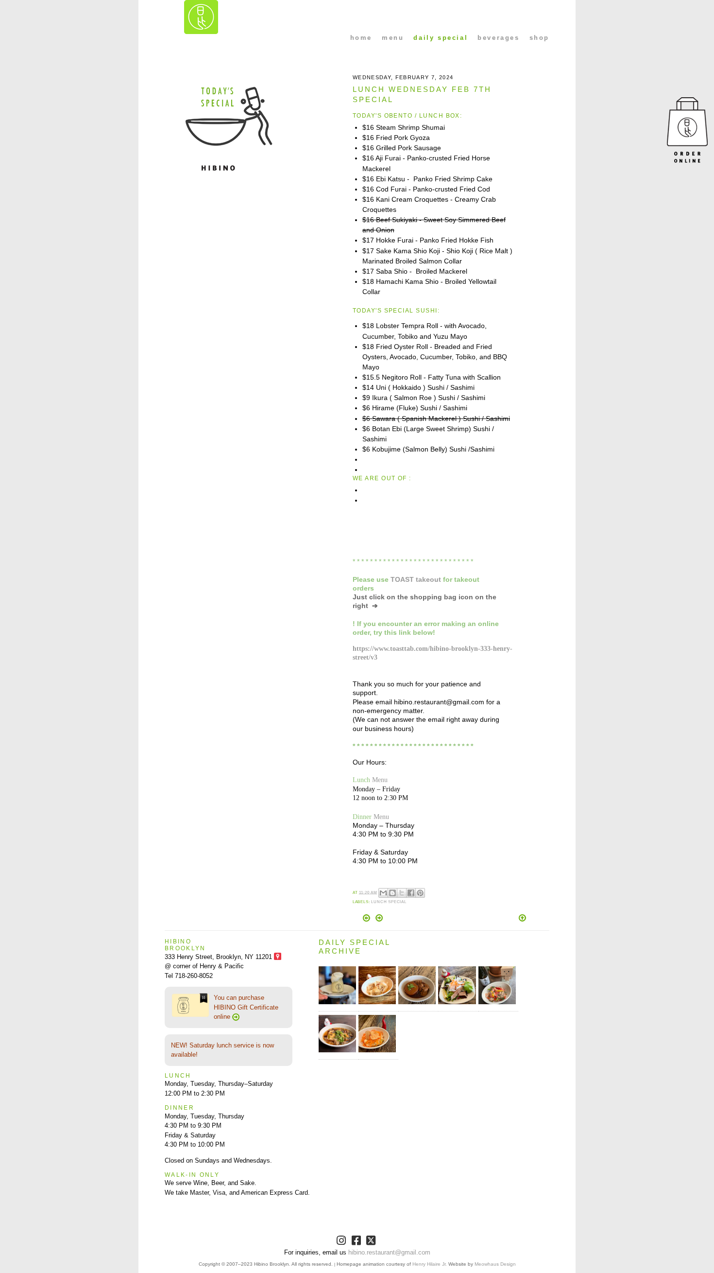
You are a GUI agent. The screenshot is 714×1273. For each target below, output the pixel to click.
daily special (440, 37)
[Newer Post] (367, 919)
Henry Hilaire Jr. (429, 1264)
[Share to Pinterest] (420, 893)
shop (539, 37)
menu (393, 37)
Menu (380, 780)
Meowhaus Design (495, 1264)
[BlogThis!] (392, 893)
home (361, 37)
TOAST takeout (416, 579)
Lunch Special (389, 902)
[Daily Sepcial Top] (522, 918)
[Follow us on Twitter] (371, 1242)
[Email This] (383, 893)
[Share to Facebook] (411, 893)
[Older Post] (379, 919)
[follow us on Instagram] (342, 1242)
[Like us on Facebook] (357, 1242)
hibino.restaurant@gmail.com (389, 1252)
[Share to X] (402, 893)
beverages (498, 37)
